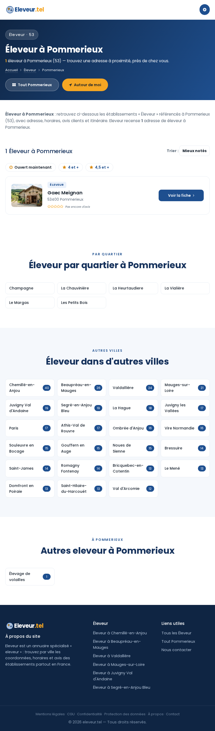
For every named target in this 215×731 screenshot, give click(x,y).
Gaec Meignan (65, 192)
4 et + (73, 167)
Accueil (11, 70)
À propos (156, 714)
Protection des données (125, 714)
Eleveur (29, 10)
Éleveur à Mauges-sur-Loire (119, 664)
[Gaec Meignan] (26, 195)
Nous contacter (176, 649)
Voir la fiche (179, 195)
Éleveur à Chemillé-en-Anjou (120, 633)
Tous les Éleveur (176, 633)
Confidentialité (89, 714)
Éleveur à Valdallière (112, 656)
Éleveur (30, 70)
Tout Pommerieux (35, 84)
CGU (71, 714)
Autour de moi (87, 84)
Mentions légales (50, 714)
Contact (173, 714)
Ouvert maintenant (33, 167)
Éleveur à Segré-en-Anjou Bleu (121, 687)
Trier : (173, 150)
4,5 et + (102, 167)
